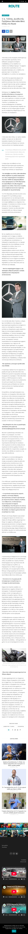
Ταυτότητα (4, 847)
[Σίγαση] (22, 879)
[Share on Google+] (18, 730)
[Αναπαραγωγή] (4, 879)
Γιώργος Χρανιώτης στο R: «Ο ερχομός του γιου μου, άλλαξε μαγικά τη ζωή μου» (14, 812)
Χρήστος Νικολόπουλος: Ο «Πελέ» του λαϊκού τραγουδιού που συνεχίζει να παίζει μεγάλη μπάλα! (14, 763)
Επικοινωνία (23, 861)
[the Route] (14, 6)
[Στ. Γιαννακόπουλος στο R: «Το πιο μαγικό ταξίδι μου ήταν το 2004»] (14, 777)
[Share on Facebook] (3, 31)
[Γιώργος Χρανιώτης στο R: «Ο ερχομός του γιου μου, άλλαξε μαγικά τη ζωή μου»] (14, 801)
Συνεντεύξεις (5, 15)
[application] (14, 874)
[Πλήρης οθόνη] (24, 879)
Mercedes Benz (13, 723)
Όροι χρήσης (5, 845)
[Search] (25, 1)
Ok (14, 931)
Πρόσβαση (23, 860)
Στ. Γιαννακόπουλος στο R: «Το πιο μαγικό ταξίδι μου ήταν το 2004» (14, 788)
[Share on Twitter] (7, 31)
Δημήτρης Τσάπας (9, 726)
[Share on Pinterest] (20, 730)
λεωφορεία (21, 726)
